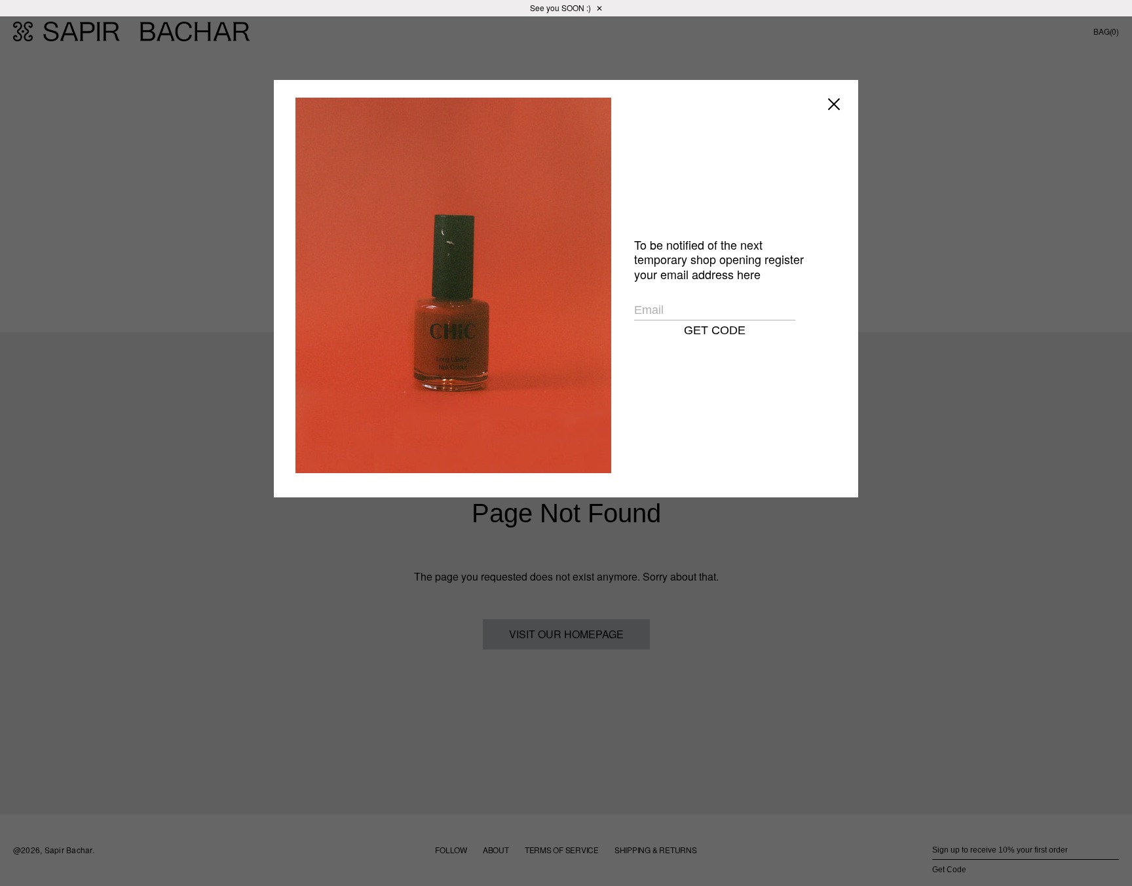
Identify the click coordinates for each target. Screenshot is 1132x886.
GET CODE (714, 330)
